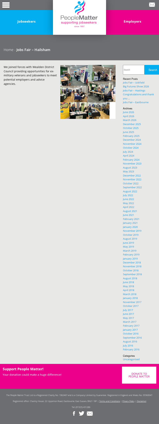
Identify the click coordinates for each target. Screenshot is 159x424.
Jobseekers (26, 21)
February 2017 (131, 325)
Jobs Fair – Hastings (134, 90)
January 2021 (130, 223)
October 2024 (130, 147)
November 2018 (132, 266)
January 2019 (130, 258)
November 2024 (132, 144)
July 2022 (128, 195)
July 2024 (128, 151)
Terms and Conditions (109, 401)
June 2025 (128, 132)
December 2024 (132, 139)
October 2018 (130, 270)
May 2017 (128, 318)
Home (8, 49)
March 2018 (129, 294)
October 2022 (130, 183)
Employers (132, 21)
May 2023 (128, 171)
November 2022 (132, 179)
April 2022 (128, 207)
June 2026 (128, 112)
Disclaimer (141, 401)
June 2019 (128, 242)
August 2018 (130, 278)
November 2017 (132, 302)
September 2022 (132, 187)
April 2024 (128, 155)
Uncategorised (131, 359)
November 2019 (132, 230)
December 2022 (132, 175)
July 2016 (128, 345)
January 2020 (130, 227)
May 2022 (128, 203)
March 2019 (129, 250)
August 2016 (130, 341)
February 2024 (131, 159)
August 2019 (130, 238)
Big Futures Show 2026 (136, 86)
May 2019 (128, 246)
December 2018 (132, 262)
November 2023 (132, 163)
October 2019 (130, 235)
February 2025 (131, 136)
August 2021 (130, 211)
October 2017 (130, 306)
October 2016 (130, 333)
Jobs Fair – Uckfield (133, 82)
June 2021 (128, 215)
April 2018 (128, 290)
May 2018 (128, 286)
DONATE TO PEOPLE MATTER (139, 375)
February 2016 (131, 349)
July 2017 (128, 310)
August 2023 (130, 167)
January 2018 (130, 298)
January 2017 (130, 329)
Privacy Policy (128, 401)
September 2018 (132, 274)
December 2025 (132, 124)
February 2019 (131, 254)
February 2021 (131, 219)
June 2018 (128, 282)
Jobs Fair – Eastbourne (136, 102)
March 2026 (129, 120)
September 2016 (132, 337)
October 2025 (130, 128)
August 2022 (130, 191)
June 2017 (128, 314)
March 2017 (129, 322)
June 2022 (128, 199)
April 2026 (128, 116)
